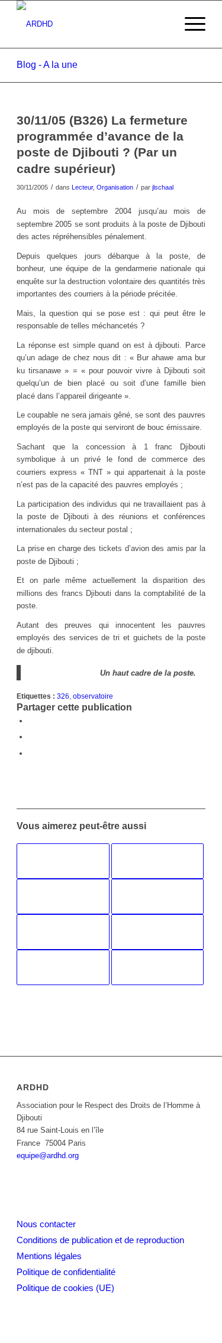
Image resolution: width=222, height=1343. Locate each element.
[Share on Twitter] (31, 753)
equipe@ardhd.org (48, 1155)
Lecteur (82, 187)
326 (63, 696)
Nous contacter (46, 1224)
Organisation (114, 187)
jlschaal (162, 187)
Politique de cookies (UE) (65, 1288)
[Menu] (189, 24)
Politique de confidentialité (66, 1272)
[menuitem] (189, 24)
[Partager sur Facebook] (31, 720)
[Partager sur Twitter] (31, 736)
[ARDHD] (92, 24)
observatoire (93, 696)
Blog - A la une (47, 65)
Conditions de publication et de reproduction (100, 1240)
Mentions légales (49, 1256)
